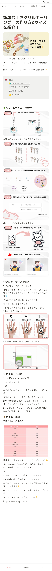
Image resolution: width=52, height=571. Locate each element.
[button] (44, 2)
